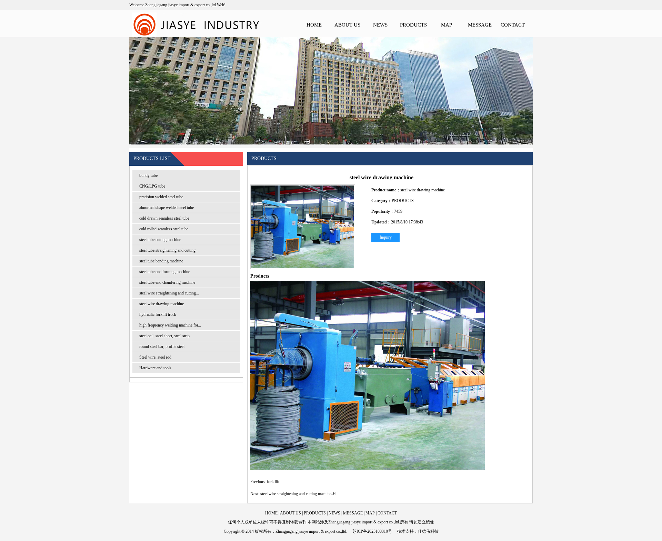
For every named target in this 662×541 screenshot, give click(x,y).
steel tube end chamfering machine (167, 282)
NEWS (380, 25)
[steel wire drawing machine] (302, 226)
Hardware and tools (155, 367)
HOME (314, 25)
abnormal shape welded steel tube (166, 207)
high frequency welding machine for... (170, 325)
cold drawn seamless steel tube (164, 218)
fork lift (273, 481)
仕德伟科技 (428, 531)
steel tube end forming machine (164, 271)
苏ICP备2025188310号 (372, 531)
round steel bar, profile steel (161, 346)
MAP (446, 25)
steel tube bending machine (161, 261)
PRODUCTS (413, 25)
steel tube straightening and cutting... (169, 250)
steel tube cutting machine (160, 239)
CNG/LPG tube (152, 186)
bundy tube (148, 175)
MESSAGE (480, 25)
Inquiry (386, 237)
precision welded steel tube (161, 196)
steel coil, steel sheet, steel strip (164, 335)
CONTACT (513, 25)
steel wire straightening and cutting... (169, 293)
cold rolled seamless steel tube (163, 229)
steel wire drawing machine (161, 303)
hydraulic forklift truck (157, 314)
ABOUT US (347, 25)
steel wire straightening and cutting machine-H (298, 493)
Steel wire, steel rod (155, 357)
